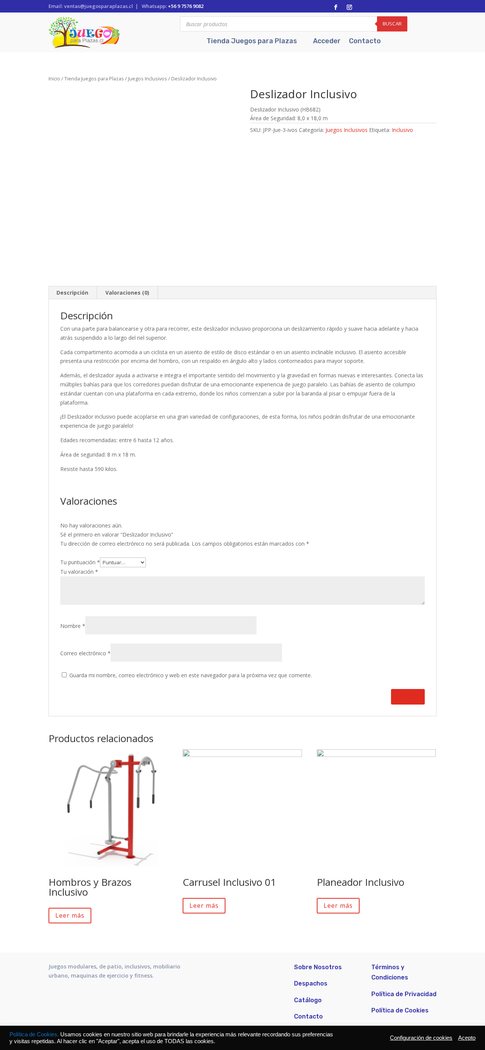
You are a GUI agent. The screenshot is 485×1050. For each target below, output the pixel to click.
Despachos (310, 983)
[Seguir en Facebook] (335, 7)
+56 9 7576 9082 (185, 6)
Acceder (327, 41)
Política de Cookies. (34, 1034)
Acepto (467, 1038)
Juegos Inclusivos (147, 78)
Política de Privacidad (403, 994)
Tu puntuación (80, 562)
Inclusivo (402, 129)
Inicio (54, 78)
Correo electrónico (85, 653)
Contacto (365, 41)
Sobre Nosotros (318, 967)
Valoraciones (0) (127, 292)
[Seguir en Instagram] (349, 7)
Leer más (69, 915)
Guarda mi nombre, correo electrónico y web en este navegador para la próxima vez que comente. (190, 675)
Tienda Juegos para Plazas (252, 41)
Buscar (392, 23)
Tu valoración (79, 571)
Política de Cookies (400, 1010)
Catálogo (308, 1000)
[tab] (72, 292)
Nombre (72, 625)
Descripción (72, 292)
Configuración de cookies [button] (421, 1038)
